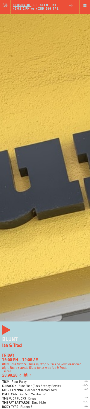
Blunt (10, 339)
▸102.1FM (21, 9)
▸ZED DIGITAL (47, 9)
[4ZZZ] (5, 5)
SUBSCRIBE (22, 5)
